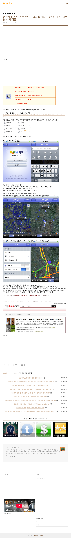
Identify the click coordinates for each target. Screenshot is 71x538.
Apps (17, 373)
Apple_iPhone (8, 373)
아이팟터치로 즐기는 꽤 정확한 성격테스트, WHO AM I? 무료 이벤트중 (30, 389)
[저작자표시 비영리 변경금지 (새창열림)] (22, 365)
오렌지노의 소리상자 (13, 448)
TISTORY (36, 535)
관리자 (41, 535)
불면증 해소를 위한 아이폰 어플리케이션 (30, 378)
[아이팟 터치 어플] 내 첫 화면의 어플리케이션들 (30, 408)
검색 (49, 478)
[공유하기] (9, 365)
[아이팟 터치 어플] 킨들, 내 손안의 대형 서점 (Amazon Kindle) (30, 404)
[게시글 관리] (11, 365)
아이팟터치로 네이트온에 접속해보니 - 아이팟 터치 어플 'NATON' (30, 393)
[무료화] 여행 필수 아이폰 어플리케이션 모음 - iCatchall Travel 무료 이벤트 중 (30, 382)
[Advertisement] (35, 42)
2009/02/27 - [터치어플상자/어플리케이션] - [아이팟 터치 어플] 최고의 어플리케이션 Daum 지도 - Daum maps (34, 116)
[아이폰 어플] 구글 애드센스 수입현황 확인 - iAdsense (30, 397)
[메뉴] (67, 3)
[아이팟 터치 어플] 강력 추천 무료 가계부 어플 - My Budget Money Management (30, 411)
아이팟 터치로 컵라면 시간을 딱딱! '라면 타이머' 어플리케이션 (30, 385)
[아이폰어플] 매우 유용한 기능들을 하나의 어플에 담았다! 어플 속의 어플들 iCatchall (30, 400)
